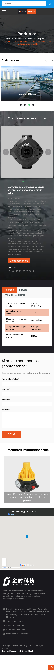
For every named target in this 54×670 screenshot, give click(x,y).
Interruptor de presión (37, 38)
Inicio (8, 38)
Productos (19, 38)
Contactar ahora (19, 261)
